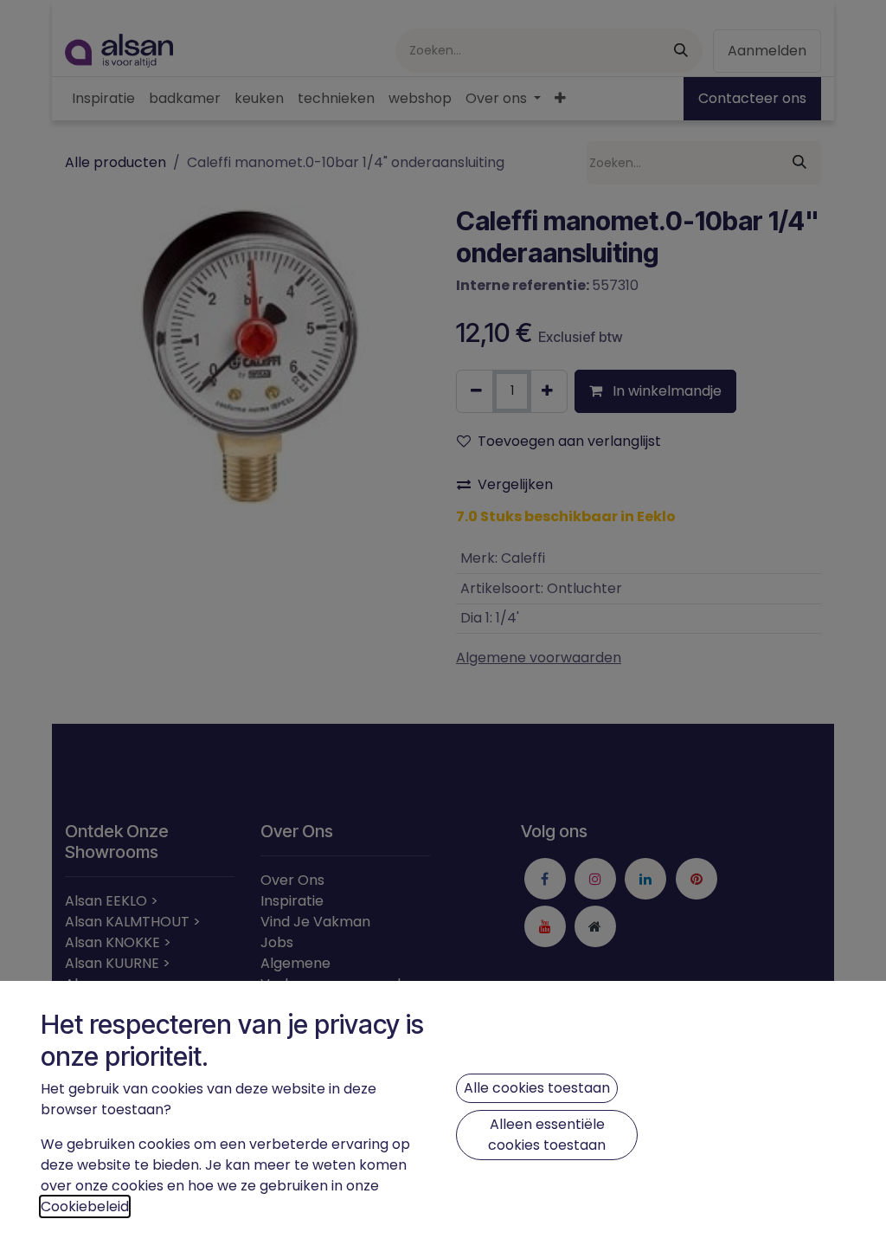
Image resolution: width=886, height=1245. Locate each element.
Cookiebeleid (85, 1206)
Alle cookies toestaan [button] (537, 1088)
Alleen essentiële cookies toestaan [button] (547, 1134)
